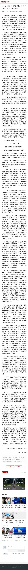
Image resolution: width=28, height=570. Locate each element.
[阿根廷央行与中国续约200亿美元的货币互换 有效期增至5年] (8, 515)
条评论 (5, 553)
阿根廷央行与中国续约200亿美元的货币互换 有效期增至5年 (7, 521)
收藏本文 (20, 11)
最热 (19, 553)
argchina (14, 567)
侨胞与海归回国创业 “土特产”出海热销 (20, 521)
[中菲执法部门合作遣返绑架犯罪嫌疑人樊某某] (8, 500)
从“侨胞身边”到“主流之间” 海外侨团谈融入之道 (7, 536)
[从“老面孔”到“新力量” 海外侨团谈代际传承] (20, 531)
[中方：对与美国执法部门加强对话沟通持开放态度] (20, 500)
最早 (16, 553)
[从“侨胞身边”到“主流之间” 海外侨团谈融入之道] (8, 531)
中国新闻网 (4, 11)
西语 (16, 513)
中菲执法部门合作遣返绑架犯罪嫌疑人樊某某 (7, 506)
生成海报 (5, 472)
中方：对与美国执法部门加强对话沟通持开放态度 (20, 506)
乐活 (3, 513)
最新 (13, 553)
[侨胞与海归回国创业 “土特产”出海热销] (20, 515)
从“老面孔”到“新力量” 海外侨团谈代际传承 (20, 536)
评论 (21, 550)
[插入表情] (8, 550)
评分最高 (23, 553)
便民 (3, 498)
